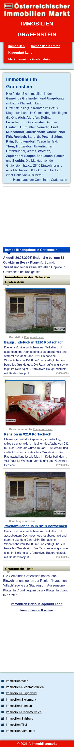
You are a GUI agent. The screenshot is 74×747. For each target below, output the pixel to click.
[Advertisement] (36, 215)
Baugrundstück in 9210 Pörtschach (34, 342)
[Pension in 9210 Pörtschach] (37, 402)
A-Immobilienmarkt (42, 743)
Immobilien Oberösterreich (24, 712)
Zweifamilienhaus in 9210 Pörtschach (35, 526)
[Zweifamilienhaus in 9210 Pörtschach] (37, 494)
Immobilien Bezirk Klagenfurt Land (37, 604)
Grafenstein (59, 179)
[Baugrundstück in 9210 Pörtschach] (37, 310)
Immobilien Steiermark (21, 699)
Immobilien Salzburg (19, 718)
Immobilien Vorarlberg (20, 730)
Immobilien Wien (17, 680)
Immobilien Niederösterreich (25, 687)
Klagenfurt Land (20, 52)
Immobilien (16, 46)
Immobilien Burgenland (21, 693)
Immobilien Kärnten (45, 46)
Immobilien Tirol (16, 724)
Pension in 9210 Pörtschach (27, 434)
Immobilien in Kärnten (36, 610)
